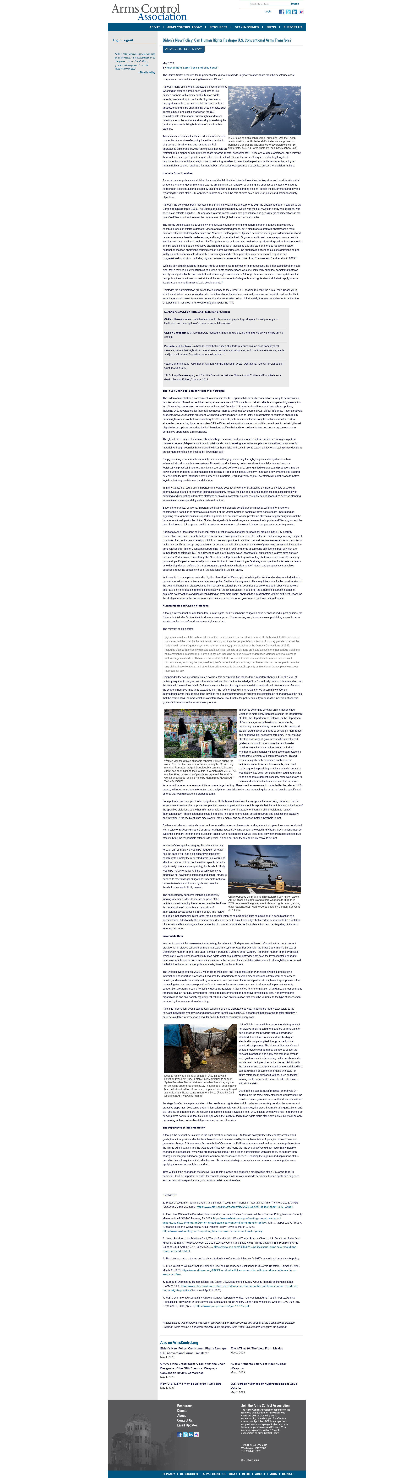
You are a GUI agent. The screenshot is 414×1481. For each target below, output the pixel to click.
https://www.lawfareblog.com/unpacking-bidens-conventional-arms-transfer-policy (212, 1231)
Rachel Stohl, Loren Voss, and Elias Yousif (192, 67)
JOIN (273, 1474)
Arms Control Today (184, 27)
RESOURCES (189, 1474)
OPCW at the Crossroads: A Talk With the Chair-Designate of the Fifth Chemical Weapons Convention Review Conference (193, 1368)
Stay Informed (247, 27)
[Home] (149, 12)
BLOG (246, 1474)
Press (271, 27)
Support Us (292, 27)
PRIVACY (169, 1474)
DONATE (288, 1474)
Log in (268, 11)
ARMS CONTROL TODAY (220, 1474)
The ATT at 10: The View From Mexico (257, 1348)
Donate (182, 1410)
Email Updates (187, 1425)
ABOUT (260, 1474)
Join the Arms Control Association (265, 1405)
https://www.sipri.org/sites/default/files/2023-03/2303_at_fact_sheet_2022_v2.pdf (244, 1206)
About (154, 27)
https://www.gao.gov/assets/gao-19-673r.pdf (222, 1306)
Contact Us (185, 1420)
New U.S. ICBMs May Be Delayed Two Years (190, 1383)
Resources (218, 27)
